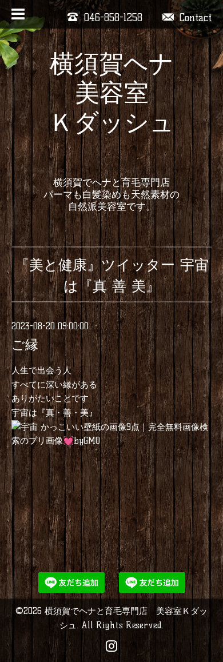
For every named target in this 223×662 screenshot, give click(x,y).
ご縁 (24, 345)
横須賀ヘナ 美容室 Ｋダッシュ (111, 93)
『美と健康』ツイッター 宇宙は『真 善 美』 (112, 275)
